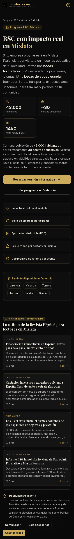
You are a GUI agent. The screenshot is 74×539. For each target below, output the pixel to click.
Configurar (12, 524)
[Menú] (60, 5)
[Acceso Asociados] (68, 5)
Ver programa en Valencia (37, 190)
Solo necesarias (39, 524)
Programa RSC (10, 20)
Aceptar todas (14, 532)
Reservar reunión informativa (34, 179)
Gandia (29, 293)
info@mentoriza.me (35, 516)
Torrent (46, 285)
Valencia (25, 20)
